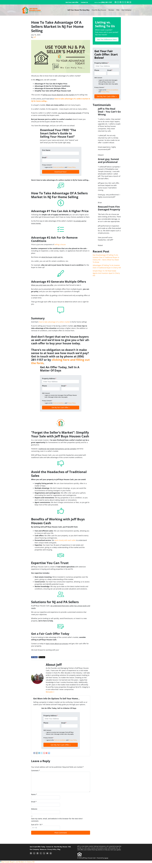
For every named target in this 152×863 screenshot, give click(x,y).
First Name (46, 150)
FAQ (117, 10)
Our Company (126, 10)
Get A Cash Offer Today (37, 847)
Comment (35, 770)
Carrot (106, 858)
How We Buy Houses (99, 10)
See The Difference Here (107, 39)
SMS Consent (46, 393)
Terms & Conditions (58, 167)
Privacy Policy (71, 167)
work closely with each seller (65, 540)
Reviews (111, 10)
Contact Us (84, 2)
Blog (58, 849)
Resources (43, 849)
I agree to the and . (60, 167)
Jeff (34, 37)
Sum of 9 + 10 (37, 825)
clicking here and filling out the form (60, 361)
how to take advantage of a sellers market (54, 322)
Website (34, 809)
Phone (44, 386)
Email (44, 157)
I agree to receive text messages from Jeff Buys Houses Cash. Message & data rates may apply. (61, 396)
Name (34, 794)
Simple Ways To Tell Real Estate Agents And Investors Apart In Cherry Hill (106, 273)
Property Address (49, 378)
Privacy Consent (47, 165)
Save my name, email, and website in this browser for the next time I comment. (57, 820)
